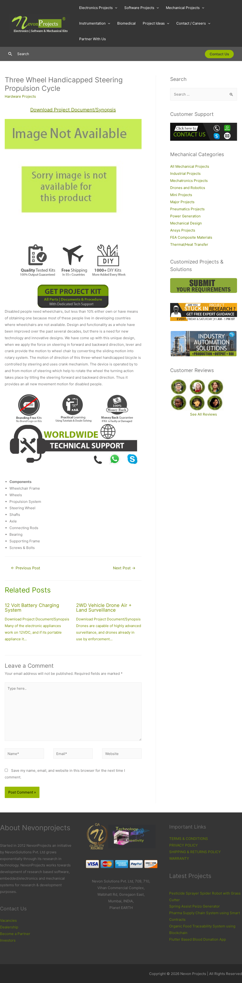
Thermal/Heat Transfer (189, 244)
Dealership (9, 927)
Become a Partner (15, 933)
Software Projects (139, 7)
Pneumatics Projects (187, 209)
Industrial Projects (185, 173)
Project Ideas (154, 23)
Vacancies (8, 920)
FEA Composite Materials (191, 237)
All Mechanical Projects (189, 166)
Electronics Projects (96, 7)
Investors (8, 940)
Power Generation (185, 216)
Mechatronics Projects (189, 180)
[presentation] (115, 8)
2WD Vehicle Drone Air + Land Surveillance (104, 607)
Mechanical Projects (183, 7)
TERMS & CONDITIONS (188, 838)
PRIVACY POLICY (183, 845)
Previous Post (25, 568)
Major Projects (182, 202)
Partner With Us (92, 39)
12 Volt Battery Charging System (32, 607)
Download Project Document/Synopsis (73, 110)
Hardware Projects (20, 96)
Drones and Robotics (187, 187)
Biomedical (126, 23)
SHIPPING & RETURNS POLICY (195, 852)
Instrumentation (92, 23)
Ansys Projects (182, 230)
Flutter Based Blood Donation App (197, 939)
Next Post (124, 568)
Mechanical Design (186, 223)
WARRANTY (179, 858)
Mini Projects (181, 195)
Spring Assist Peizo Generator (194, 906)
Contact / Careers (191, 23)
